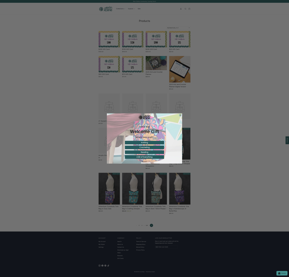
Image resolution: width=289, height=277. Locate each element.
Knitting (144, 142)
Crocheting (144, 147)
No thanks (144, 161)
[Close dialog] (180, 115)
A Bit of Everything (144, 157)
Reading (144, 152)
